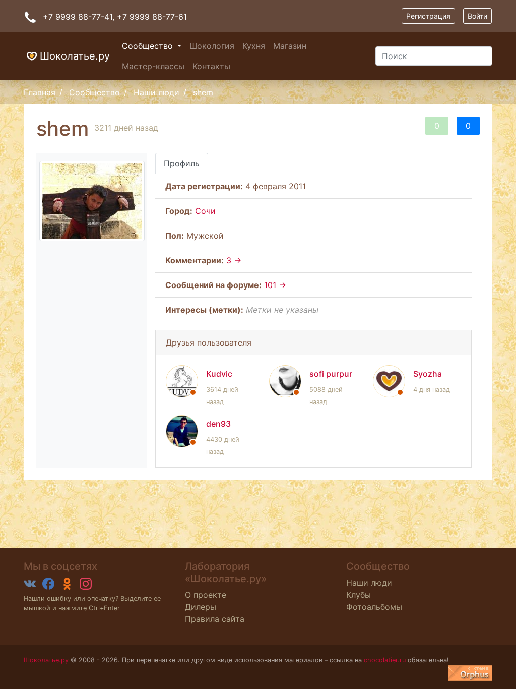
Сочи (205, 211)
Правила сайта (214, 619)
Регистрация (428, 16)
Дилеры (200, 607)
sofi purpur (330, 374)
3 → (233, 260)
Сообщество (148, 46)
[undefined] (470, 673)
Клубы (358, 595)
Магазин (289, 46)
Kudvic (219, 374)
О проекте (205, 595)
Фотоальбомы (374, 607)
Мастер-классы (153, 66)
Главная (39, 92)
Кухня (253, 46)
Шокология (211, 46)
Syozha (427, 374)
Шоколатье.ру (75, 56)
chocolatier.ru (385, 660)
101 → (275, 285)
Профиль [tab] (182, 163)
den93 (218, 424)
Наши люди (156, 92)
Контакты (211, 66)
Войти (477, 16)
